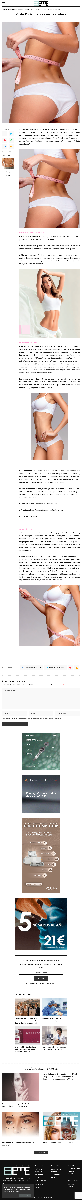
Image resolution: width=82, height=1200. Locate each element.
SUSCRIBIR (41, 978)
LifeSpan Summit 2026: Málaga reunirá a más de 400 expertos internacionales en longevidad (26, 1021)
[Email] (11, 146)
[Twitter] (11, 133)
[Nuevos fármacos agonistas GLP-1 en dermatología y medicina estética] (20, 1087)
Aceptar (25, 1195)
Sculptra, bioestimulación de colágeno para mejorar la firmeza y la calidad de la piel (27, 1049)
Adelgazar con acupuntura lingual (8, 173)
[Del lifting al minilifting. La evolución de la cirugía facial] (54, 1007)
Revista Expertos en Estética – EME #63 (59, 1142)
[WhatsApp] (11, 140)
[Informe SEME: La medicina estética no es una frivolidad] (20, 1126)
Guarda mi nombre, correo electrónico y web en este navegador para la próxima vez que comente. (33, 718)
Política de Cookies (14, 1191)
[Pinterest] (4, 140)
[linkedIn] (4, 146)
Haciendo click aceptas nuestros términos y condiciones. (42, 983)
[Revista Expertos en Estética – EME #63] (61, 1126)
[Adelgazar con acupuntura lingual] (8, 163)
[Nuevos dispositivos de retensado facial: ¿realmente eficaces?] (54, 1035)
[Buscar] (77, 3)
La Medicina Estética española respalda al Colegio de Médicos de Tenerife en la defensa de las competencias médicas (60, 1076)
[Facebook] (4, 133)
